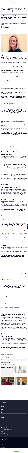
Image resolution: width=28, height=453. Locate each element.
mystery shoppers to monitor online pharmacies (13, 200)
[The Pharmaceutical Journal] (11, 8)
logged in (6, 364)
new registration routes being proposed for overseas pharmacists (13, 223)
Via (3, 60)
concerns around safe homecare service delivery (13, 210)
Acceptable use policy (3, 439)
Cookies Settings (11, 451)
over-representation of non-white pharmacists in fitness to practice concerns (13, 153)
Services (2, 409)
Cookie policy (2, 442)
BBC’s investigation (17, 186)
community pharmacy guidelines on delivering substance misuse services (12, 257)
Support (2, 412)
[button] (27, 226)
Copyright (2, 444)
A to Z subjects (2, 406)
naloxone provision (7, 328)
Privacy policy (2, 445)
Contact (2, 420)
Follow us (2, 422)
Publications (3, 414)
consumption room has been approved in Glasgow (14, 313)
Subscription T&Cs (3, 447)
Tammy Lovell (7, 27)
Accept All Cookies (16, 451)
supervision (5, 77)
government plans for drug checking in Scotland (13, 348)
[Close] (27, 449)
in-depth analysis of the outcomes (12, 156)
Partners (2, 417)
